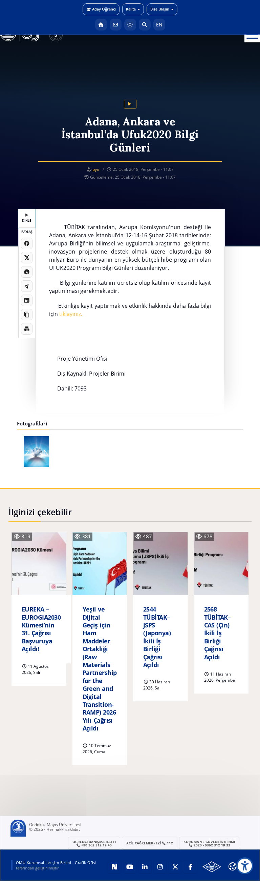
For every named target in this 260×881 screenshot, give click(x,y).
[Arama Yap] (145, 25)
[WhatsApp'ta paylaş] (26, 272)
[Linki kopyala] (26, 314)
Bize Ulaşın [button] (159, 9)
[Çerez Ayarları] (232, 866)
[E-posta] (116, 25)
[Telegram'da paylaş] (26, 286)
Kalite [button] (131, 9)
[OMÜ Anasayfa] (101, 25)
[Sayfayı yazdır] (26, 329)
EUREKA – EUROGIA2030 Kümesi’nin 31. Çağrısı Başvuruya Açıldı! (41, 629)
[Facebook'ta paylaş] (26, 243)
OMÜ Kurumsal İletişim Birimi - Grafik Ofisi (56, 862)
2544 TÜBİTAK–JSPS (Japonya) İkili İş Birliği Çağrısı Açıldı (157, 637)
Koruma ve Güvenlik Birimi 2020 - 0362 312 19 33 (209, 843)
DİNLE (26, 220)
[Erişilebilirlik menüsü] (244, 865)
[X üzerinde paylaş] (26, 257)
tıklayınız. (70, 314)
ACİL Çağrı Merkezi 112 (149, 843)
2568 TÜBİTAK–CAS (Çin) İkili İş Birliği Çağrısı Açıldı (217, 633)
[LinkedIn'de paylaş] (26, 300)
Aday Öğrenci (104, 9)
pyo (95, 169)
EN (159, 24)
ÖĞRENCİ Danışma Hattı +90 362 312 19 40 (94, 843)
